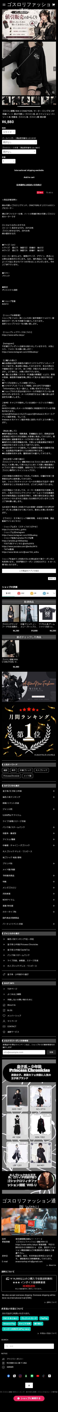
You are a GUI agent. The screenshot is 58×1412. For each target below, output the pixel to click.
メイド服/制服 (9, 869)
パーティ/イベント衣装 (13, 924)
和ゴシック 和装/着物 (12, 857)
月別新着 (6, 894)
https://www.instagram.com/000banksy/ (20, 352)
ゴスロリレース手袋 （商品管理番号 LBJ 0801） (21, 148)
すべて (8, 593)
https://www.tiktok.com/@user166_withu (20, 552)
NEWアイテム (8, 900)
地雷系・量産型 (9, 833)
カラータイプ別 (9, 912)
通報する (52, 578)
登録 (51, 1052)
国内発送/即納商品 (11, 918)
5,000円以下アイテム (12, 815)
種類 (4, 128)
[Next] (54, 69)
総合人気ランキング (11, 797)
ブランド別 (7, 863)
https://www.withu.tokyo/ (13, 335)
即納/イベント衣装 (11, 803)
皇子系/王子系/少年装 (12, 791)
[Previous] (3, 69)
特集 (5, 882)
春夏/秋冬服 (8, 906)
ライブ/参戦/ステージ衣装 (14, 821)
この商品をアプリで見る (29, 571)
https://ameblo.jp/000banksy (15, 541)
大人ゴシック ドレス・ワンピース (17, 851)
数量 (4, 157)
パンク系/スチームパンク (14, 827)
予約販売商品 (8, 876)
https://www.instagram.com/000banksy (19, 535)
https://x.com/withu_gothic (14, 529)
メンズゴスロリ (9, 888)
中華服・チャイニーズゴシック (16, 845)
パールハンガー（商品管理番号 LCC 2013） (19, 138)
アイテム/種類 (9, 839)
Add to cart (29, 177)
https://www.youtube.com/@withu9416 (19, 546)
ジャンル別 (7, 809)
